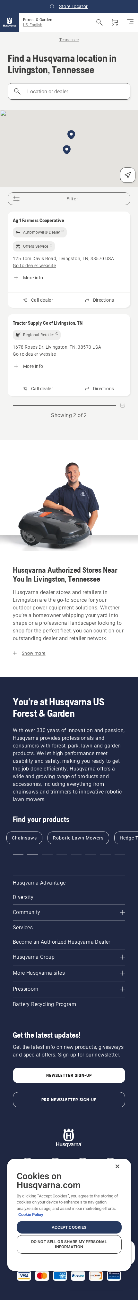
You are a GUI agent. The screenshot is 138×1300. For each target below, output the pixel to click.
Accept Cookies (69, 1227)
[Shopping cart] (115, 22)
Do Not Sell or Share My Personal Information (69, 1244)
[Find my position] (127, 175)
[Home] (9, 22)
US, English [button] (32, 25)
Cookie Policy (30, 1214)
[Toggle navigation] (130, 22)
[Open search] (99, 22)
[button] (71, 135)
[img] (40, 232)
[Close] (117, 1166)
